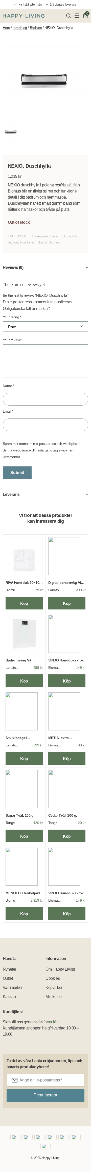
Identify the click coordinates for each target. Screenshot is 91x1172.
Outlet (8, 978)
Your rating (12, 317)
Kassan (9, 996)
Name (8, 386)
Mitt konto (54, 996)
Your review (12, 340)
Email (8, 411)
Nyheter (9, 969)
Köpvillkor (54, 987)
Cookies (53, 978)
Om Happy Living (60, 969)
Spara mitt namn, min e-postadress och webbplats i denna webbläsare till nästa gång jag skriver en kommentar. (41, 450)
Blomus (54, 242)
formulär (50, 1022)
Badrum (36, 28)
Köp (24, 603)
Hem (6, 28)
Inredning (20, 28)
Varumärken (13, 987)
